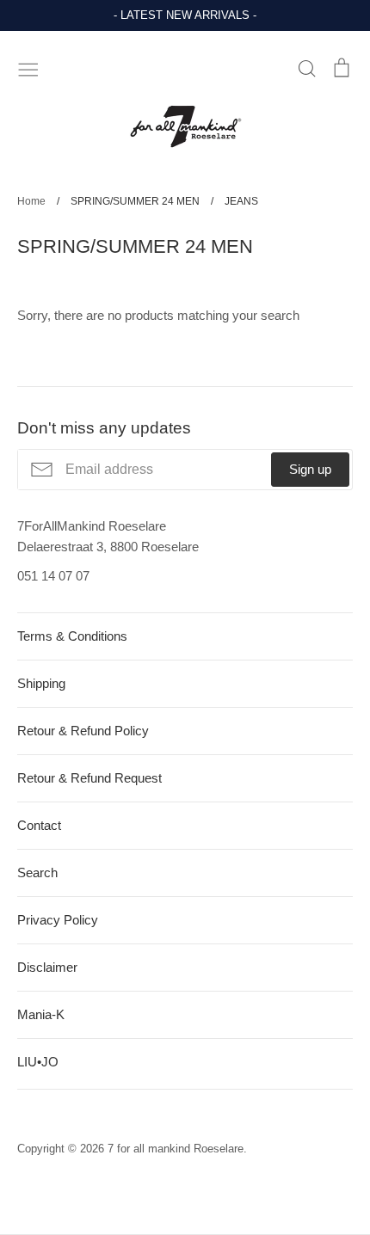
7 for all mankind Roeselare (176, 1148)
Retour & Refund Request (89, 778)
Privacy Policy (57, 919)
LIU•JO (38, 1061)
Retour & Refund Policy (83, 730)
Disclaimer (47, 967)
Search (37, 872)
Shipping (41, 683)
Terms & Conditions (72, 636)
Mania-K (41, 1014)
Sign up (310, 469)
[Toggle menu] (28, 68)
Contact (39, 825)
